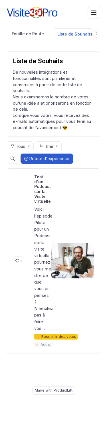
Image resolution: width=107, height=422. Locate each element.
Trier (49, 146)
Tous (21, 146)
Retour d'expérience (48, 158)
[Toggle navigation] (94, 12)
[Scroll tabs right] (96, 34)
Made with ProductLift (53, 390)
